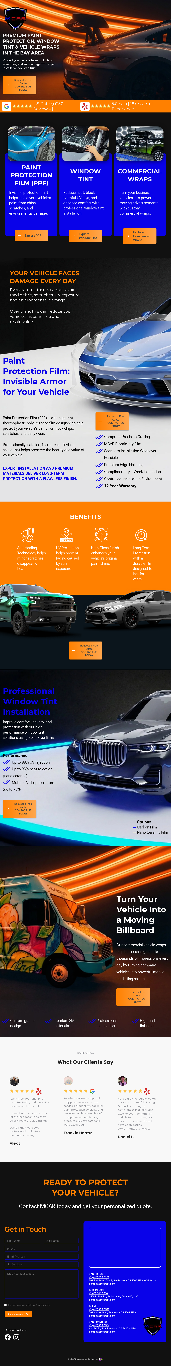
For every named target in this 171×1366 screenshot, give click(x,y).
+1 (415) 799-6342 (99, 1309)
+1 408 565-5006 (98, 1293)
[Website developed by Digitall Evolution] (100, 1359)
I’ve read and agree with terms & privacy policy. (29, 1305)
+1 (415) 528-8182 (99, 1277)
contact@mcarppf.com (102, 1283)
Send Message (15, 1314)
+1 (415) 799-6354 (99, 1325)
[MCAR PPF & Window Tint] (15, 18)
